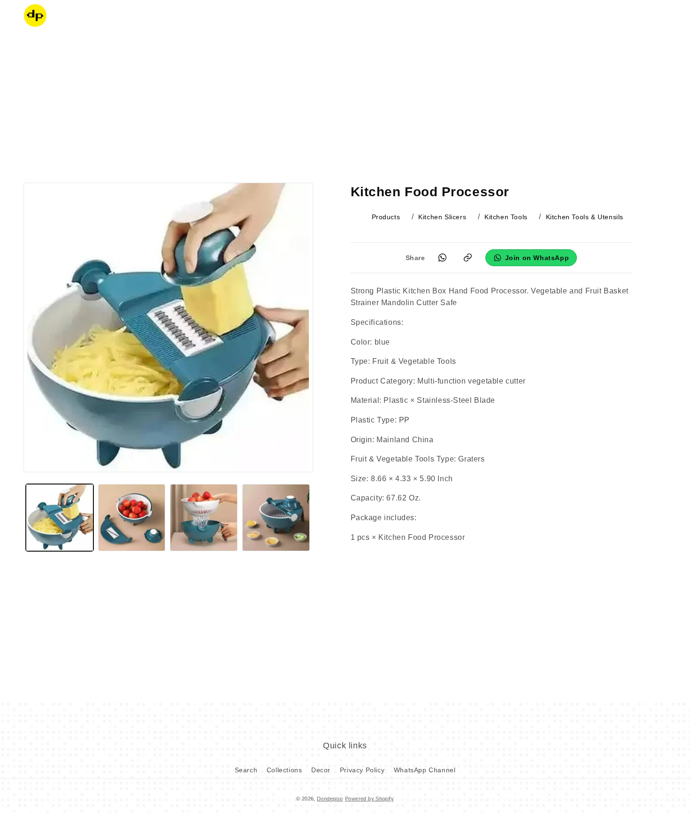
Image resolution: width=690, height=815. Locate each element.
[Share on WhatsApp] (443, 258)
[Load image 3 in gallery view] (204, 518)
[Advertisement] (345, 105)
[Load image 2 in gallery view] (132, 518)
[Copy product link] (468, 258)
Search (246, 770)
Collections (284, 770)
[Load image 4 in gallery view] (276, 518)
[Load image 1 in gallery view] (59, 518)
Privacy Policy (362, 770)
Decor (320, 770)
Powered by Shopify (369, 798)
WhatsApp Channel (425, 770)
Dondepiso (330, 798)
